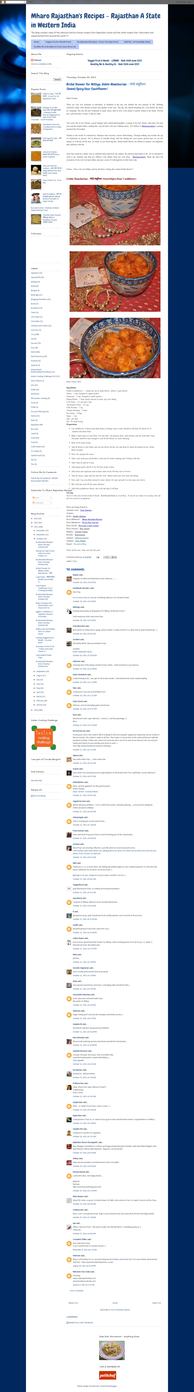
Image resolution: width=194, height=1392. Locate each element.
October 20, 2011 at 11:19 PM (85, 682)
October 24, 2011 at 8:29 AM (84, 1153)
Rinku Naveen (78, 1196)
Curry (75, 561)
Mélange (76, 607)
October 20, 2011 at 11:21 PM (85, 696)
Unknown (76, 661)
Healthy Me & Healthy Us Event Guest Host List (55, 47)
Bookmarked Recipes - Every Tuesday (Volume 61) (45, 663)
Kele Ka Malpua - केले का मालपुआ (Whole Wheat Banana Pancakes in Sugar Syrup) (52, 197)
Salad (33, 434)
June (38, 684)
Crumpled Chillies (80, 1239)
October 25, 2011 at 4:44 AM (84, 1204)
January (39, 705)
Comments (39, 503)
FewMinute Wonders (81, 588)
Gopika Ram (78, 1102)
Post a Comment (76, 1291)
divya (75, 981)
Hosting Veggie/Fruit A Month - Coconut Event (45, 640)
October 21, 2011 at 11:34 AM (85, 919)
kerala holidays (113, 1259)
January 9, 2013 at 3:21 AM (83, 1285)
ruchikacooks (78, 1210)
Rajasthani (35, 425)
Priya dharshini (79, 626)
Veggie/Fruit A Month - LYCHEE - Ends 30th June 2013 (115, 60)
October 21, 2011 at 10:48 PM (85, 1045)
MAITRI (33, 394)
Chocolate (35, 321)
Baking (33, 282)
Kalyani (76, 575)
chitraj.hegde (78, 817)
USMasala (77, 1230)
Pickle (33, 407)
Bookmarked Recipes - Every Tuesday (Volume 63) (45, 596)
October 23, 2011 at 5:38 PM (84, 1123)
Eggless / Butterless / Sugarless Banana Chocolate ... (44, 614)
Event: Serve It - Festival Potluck (85, 792)
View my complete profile (41, 64)
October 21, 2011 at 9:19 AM (84, 906)
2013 (36, 519)
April (38, 692)
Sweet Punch (36, 456)
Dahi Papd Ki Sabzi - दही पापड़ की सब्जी (52, 139)
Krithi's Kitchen (79, 789)
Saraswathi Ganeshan (81, 995)
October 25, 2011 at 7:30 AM (84, 1217)
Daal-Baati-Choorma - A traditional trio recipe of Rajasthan (52, 127)
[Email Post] (98, 557)
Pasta (33, 403)
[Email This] (104, 557)
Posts (36, 498)
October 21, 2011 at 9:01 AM (84, 879)
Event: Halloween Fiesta (82, 652)
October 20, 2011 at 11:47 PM (85, 709)
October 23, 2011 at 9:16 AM (84, 1110)
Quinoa (34, 416)
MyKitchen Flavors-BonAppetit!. (85, 1142)
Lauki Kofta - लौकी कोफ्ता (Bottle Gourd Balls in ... (45, 579)
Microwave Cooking (39, 398)
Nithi (75, 863)
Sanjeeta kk (77, 1024)
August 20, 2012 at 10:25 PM (84, 1266)
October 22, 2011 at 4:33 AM (84, 1064)
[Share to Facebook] (112, 557)
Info (32, 385)
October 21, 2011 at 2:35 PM (84, 989)
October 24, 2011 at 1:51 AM (84, 1137)
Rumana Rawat (79, 1172)
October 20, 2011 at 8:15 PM (84, 582)
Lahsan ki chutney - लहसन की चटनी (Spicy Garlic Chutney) (51, 154)
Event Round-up (37, 356)
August (39, 676)
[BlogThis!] (107, 557)
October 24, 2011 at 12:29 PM (85, 1191)
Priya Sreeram (78, 831)
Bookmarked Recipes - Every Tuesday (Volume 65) (45, 544)
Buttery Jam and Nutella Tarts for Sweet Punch (45, 631)
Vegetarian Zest (79, 801)
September (41, 671)
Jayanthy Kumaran (80, 1051)
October (40, 539)
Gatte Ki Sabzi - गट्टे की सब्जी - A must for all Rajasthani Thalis (52, 96)
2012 (36, 523)
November (40, 535)
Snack (33, 438)
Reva (75, 715)
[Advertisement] (61, 1339)
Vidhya (75, 1159)
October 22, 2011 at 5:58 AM (84, 1078)
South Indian (36, 447)
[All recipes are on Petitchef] (107, 1379)
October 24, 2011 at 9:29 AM (84, 1166)
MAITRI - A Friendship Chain (137, 42)
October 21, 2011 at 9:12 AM (84, 893)
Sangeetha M (78, 885)
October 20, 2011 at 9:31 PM (84, 634)
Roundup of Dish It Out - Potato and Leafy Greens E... (45, 649)
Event (33, 352)
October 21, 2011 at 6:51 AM (84, 795)
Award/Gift (35, 277)
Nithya (79, 382)
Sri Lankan (35, 451)
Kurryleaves (77, 1070)
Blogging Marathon (39, 299)
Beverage (35, 295)
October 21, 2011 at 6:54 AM (84, 812)
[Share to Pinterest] (115, 557)
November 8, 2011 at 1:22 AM (85, 1250)
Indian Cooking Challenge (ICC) (43, 376)
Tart (32, 460)
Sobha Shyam (78, 938)
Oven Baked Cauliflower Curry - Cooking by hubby (44, 588)
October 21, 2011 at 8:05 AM (84, 838)
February (40, 701)
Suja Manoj (77, 898)
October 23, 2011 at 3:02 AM (84, 1096)
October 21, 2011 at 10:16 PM (85, 1032)
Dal (32, 339)
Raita (33, 420)
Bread (33, 304)
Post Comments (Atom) (120, 1310)
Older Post (156, 1303)
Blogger (113, 1386)
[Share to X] (110, 557)
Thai (32, 464)
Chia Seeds (35, 317)
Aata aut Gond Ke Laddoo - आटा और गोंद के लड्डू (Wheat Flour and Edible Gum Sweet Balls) (52, 171)
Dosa (33, 348)
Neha (75, 955)
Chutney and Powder (39, 326)
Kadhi (33, 390)
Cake (33, 312)
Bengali (34, 291)
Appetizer (35, 273)
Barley (33, 286)
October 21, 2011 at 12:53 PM (85, 949)
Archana (76, 844)
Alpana (75, 755)
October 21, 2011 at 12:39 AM (85, 725)
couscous (35, 330)
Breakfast (35, 308)
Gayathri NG (78, 1129)
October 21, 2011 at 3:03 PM (84, 1005)
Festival (34, 361)
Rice (32, 429)
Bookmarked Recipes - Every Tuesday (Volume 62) (45, 622)
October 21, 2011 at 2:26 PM (84, 976)
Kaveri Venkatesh (80, 675)
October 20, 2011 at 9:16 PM (84, 601)
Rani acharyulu (79, 1038)
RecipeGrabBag (80, 544)
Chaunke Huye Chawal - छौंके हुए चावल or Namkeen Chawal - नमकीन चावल (52, 218)
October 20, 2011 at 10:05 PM (85, 655)
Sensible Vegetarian (81, 968)
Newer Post (73, 1303)
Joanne (76, 769)
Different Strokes (82, 537)
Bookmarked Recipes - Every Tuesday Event (97, 42)
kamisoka (95, 1386)
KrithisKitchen (78, 782)
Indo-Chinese (36, 381)
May (38, 688)
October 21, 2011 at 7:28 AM (84, 825)
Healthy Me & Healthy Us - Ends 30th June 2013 (114, 64)
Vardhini (76, 640)
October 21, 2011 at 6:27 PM (84, 1018)
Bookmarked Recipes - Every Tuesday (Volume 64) (45, 562)
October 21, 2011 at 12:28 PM (85, 933)
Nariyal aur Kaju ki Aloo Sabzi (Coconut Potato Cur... (45, 553)
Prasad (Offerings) (38, 412)
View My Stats (36, 781)
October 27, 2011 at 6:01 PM (84, 1234)
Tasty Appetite (78, 1060)
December (40, 531)
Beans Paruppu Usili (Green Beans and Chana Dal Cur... (44, 605)
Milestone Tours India (81, 1272)
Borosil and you (79, 731)
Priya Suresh (78, 701)
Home (36, 42)
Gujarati (34, 365)
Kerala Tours (128, 1259)
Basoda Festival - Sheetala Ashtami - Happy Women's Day (45, 209)
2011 (36, 527)
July (38, 680)
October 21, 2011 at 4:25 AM (84, 763)
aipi (74, 1223)
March (39, 697)
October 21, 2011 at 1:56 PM (84, 962)
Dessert (34, 343)
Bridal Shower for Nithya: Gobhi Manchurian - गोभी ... (45, 570)
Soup (33, 442)
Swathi (75, 925)
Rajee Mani (77, 1116)
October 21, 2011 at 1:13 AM (84, 750)
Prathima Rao (78, 1083)
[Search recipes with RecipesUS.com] (38, 796)
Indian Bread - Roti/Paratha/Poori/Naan (41, 371)
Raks (75, 688)
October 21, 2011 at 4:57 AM (84, 776)
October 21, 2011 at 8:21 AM (84, 857)
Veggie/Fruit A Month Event (58, 42)
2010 (36, 710)
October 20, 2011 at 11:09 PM (85, 669)
